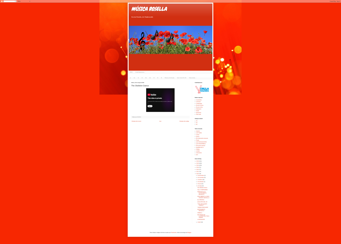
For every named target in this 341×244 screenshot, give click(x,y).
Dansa (197, 136)
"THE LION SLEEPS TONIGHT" (202, 204)
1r (130, 77)
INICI (131, 72)
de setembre (201, 181)
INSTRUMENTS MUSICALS (201, 210)
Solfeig (197, 149)
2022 (197, 169)
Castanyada (199, 103)
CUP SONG (199, 133)
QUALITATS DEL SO (202, 201)
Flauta (197, 140)
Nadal (197, 110)
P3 (196, 121)
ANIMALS (199, 212)
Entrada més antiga (184, 121)
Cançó (197, 134)
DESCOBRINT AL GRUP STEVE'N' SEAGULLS (203, 197)
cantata (198, 151)
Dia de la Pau (199, 107)
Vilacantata (192, 77)
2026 (197, 161)
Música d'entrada (169, 77)
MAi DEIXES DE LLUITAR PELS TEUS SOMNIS (203, 216)
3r (138, 77)
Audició (198, 131)
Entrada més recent (136, 121)
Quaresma (198, 112)
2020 (197, 173)
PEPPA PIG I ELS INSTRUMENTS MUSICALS (201, 193)
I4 (157, 77)
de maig (200, 185)
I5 (161, 77)
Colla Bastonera (139, 72)
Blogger (189, 232)
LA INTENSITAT (201, 219)
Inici (160, 121)
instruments (199, 152)
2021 (197, 171)
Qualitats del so (200, 147)
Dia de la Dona (199, 105)
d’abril (199, 222)
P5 (196, 124)
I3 (154, 77)
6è (150, 77)
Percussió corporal (200, 145)
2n (134, 77)
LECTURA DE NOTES (201, 142)
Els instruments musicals (202, 138)
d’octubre (200, 179)
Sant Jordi (198, 114)
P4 (196, 122)
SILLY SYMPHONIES (202, 189)
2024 (197, 165)
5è (146, 77)
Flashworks (174, 232)
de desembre (201, 175)
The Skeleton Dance (202, 187)
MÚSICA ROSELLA (149, 9)
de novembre (201, 177)
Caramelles (199, 100)
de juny (199, 183)
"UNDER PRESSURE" (202, 207)
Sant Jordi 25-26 (181, 77)
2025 (197, 163)
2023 (197, 167)
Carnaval (198, 101)
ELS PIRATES (200, 199)
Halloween (198, 109)
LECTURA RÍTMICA (201, 143)
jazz (197, 154)
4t (142, 77)
